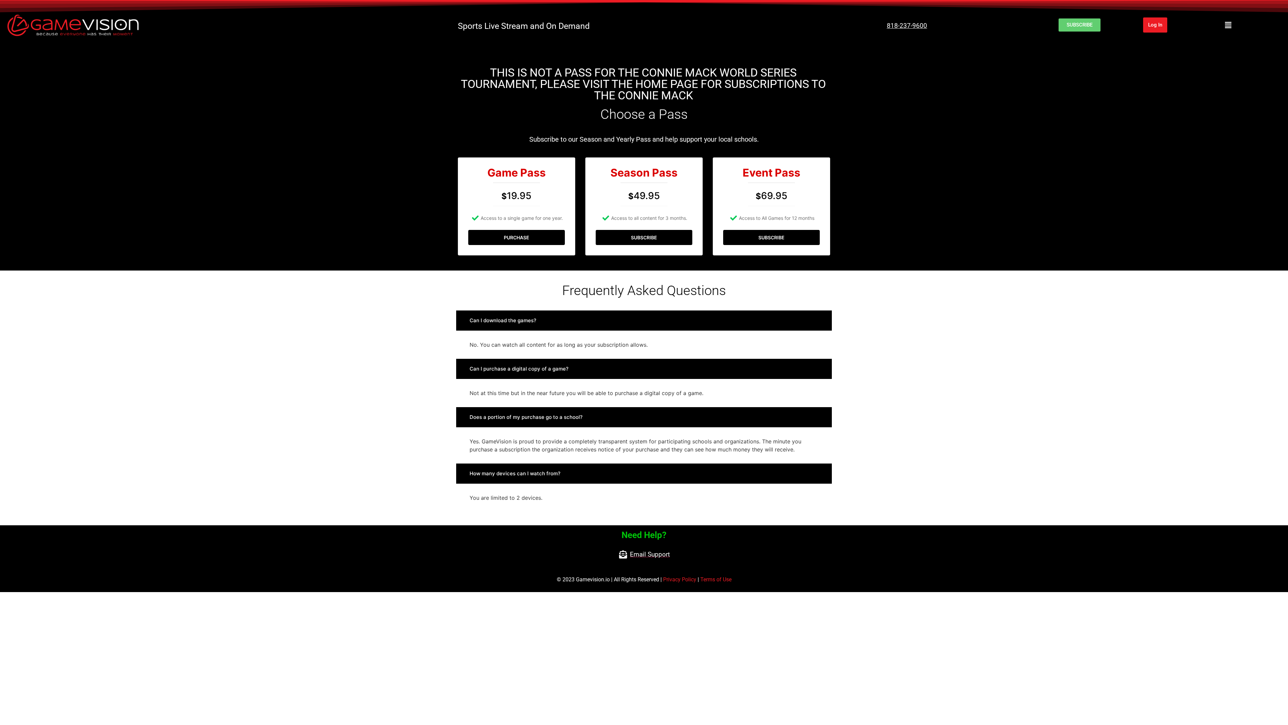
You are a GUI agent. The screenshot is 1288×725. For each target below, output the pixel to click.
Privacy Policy (679, 579)
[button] (1228, 25)
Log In (1155, 25)
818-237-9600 (907, 26)
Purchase (516, 237)
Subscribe (644, 237)
